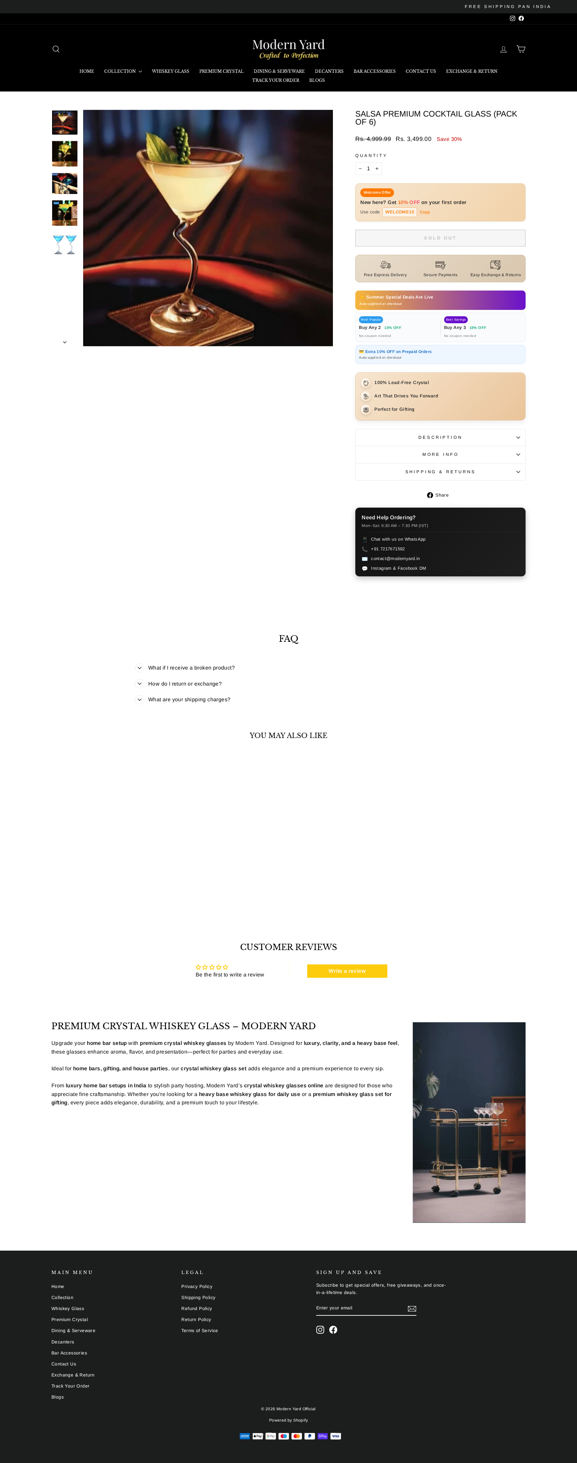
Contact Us (421, 71)
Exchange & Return (472, 71)
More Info (440, 454)
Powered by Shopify (288, 1420)
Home (86, 71)
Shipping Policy (198, 1297)
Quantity (371, 155)
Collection (120, 71)
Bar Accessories (375, 71)
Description (440, 437)
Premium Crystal (221, 71)
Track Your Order (275, 80)
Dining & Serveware (279, 71)
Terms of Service (199, 1330)
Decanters (329, 71)
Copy (425, 212)
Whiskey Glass (170, 71)
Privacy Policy (196, 1286)
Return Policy (196, 1319)
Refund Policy (196, 1308)
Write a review (347, 971)
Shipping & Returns (440, 471)
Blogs (317, 80)
